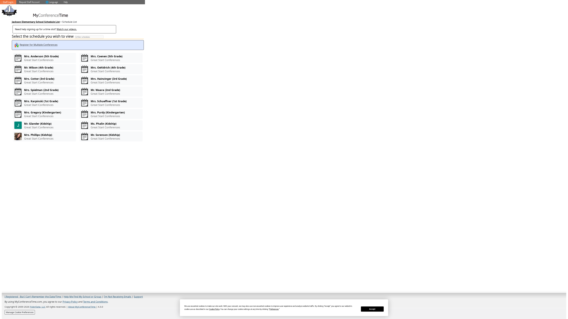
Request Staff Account (29, 2)
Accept (372, 309)
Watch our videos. (67, 29)
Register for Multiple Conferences (39, 45)
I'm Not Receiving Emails (118, 296)
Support (138, 296)
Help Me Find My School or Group (83, 296)
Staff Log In (8, 2)
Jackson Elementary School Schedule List (36, 21)
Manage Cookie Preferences (20, 312)
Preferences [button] (274, 309)
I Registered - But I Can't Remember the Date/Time (33, 296)
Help (66, 2)
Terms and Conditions (95, 301)
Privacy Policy (70, 301)
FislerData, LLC (38, 306)
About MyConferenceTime (82, 306)
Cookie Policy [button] (214, 309)
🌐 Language (52, 2)
